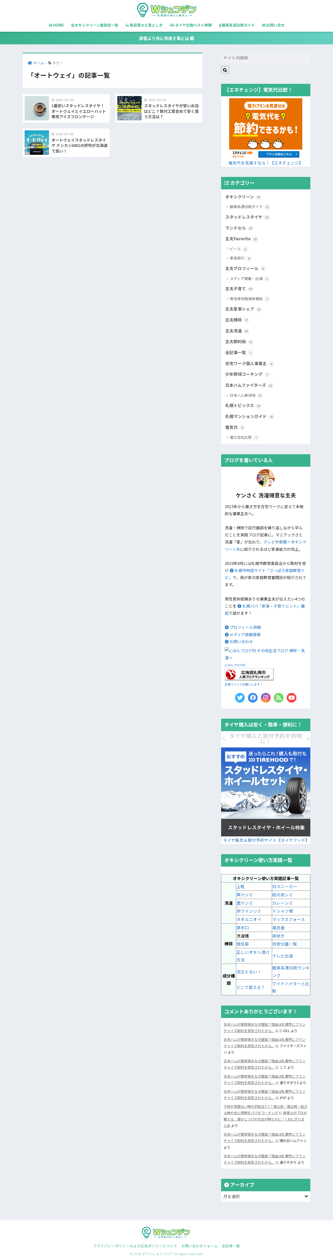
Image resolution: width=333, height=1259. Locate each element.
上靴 (240, 886)
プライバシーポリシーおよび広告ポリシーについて (135, 1245)
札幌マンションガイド (249, 416)
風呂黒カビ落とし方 (146, 25)
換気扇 (242, 944)
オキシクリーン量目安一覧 (96, 25)
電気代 (234, 427)
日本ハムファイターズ (248, 385)
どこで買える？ (250, 987)
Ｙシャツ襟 (282, 911)
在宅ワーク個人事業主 (248, 363)
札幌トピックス (243, 405)
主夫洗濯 (236, 331)
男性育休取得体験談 (249, 298)
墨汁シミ (244, 903)
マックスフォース (288, 919)
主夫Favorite (241, 239)
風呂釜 (278, 927)
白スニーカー (284, 886)
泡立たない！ (248, 972)
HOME (58, 25)
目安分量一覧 (284, 944)
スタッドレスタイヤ (247, 217)
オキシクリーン (242, 197)
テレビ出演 (282, 956)
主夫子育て (239, 288)
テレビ (269, 542)
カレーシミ (282, 903)
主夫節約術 (238, 341)
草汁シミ (244, 895)
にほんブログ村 (235, 665)
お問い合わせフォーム (199, 1245)
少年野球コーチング (246, 374)
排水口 (242, 927)
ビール (238, 248)
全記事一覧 (238, 352)
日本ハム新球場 (245, 395)
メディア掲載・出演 (249, 278)
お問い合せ (275, 25)
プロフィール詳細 (245, 627)
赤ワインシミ (248, 911)
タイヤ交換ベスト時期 (193, 25)
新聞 (283, 542)
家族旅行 (240, 258)
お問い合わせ (241, 641)
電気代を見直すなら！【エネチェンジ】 (265, 163)
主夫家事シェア (243, 309)
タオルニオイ (248, 919)
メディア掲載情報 (245, 634)
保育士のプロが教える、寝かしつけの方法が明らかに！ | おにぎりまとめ (265, 1119)
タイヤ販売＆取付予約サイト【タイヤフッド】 (266, 840)
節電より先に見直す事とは (164, 38)
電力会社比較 (243, 437)
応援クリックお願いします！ (244, 684)
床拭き (278, 936)
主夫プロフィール (244, 268)
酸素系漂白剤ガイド (238, 25)
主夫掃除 (236, 320)
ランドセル (239, 228)
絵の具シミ (282, 895)
